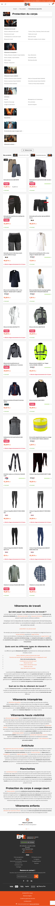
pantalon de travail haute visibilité (38, 734)
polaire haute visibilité (18, 733)
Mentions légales (27, 895)
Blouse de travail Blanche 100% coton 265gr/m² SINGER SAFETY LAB (39, 253)
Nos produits (22, 9)
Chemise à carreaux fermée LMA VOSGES (14, 585)
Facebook (23, 881)
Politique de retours (36, 857)
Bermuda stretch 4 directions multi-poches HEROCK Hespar (13, 253)
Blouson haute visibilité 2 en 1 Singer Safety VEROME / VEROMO (38, 364)
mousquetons (6, 754)
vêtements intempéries (14, 702)
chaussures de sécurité (36, 616)
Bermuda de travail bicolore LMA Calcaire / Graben (40, 180)
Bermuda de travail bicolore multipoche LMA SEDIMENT (14, 217)
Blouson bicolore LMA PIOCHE (37, 327)
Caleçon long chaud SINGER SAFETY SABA (40, 474)
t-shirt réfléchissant (43, 738)
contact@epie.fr (29, 852)
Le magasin (36, 859)
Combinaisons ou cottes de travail (28, 661)
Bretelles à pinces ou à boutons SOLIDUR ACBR (14, 474)
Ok (36, 876)
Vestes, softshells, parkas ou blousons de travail (28, 655)
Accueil (15, 9)
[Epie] (27, 4)
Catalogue (18, 867)
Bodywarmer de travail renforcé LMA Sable (13, 438)
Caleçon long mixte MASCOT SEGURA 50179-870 (13, 548)
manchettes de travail (11, 771)
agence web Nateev (34, 904)
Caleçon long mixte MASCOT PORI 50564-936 (40, 511)
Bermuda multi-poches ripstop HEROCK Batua (39, 217)
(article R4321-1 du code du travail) (27, 628)
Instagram (27, 881)
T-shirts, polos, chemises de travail (28, 664)
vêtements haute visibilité (12, 718)
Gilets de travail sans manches (28, 668)
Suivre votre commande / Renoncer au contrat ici (18, 861)
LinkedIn (31, 881)
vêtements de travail (23, 616)
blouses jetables (11, 791)
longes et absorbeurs (22, 754)
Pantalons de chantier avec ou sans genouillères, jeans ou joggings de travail (28, 657)
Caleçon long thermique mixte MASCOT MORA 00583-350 (39, 548)
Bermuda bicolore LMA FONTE (11, 180)
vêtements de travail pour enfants (11, 810)
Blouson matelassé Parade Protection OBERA (14, 401)
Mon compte (18, 859)
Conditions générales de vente (27, 898)
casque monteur (35, 634)
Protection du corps (41, 155)
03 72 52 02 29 (49, 4)
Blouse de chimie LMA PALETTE (12, 327)
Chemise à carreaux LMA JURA (37, 585)
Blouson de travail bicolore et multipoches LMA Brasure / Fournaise (13, 364)
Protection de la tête (23, 155)
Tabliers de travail (28, 666)
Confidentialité (27, 901)
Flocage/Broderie (36, 861)
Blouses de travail (28, 663)
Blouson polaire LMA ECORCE (36, 400)
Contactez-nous (19, 865)
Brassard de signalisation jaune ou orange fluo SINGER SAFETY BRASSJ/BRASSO (40, 438)
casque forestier (45, 636)
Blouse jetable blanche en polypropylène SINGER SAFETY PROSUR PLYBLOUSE (40, 290)
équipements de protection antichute (14, 748)
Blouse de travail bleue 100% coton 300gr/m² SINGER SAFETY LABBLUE (13, 290)
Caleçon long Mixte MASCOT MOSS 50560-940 (14, 511)
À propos (36, 863)
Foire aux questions (18, 857)
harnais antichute (20, 634)
